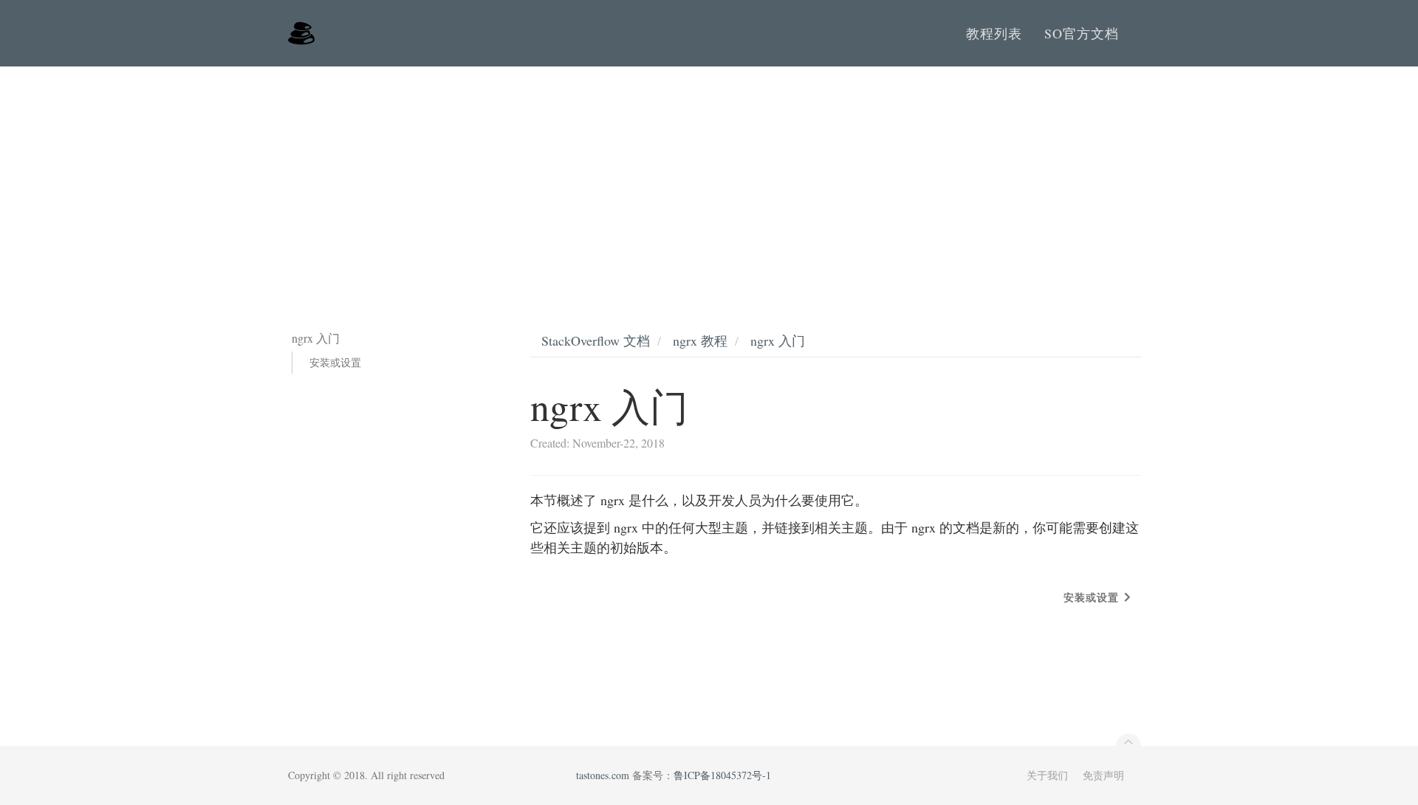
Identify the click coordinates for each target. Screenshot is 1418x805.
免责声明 (1103, 775)
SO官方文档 (1081, 33)
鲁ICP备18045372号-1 (722, 775)
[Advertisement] (709, 177)
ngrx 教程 (700, 340)
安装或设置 (335, 362)
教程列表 (994, 33)
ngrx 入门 (777, 340)
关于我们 (1047, 775)
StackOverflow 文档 (595, 340)
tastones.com (602, 775)
